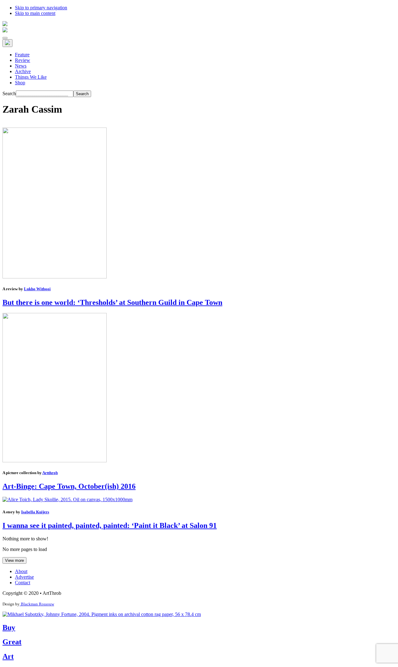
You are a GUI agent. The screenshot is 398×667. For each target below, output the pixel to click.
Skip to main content (35, 13)
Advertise (24, 577)
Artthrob (50, 472)
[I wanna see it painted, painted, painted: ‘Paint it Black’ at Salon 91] (67, 499)
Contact (22, 582)
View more (14, 560)
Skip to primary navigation (41, 7)
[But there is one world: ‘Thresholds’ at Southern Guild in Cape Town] (54, 276)
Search (9, 93)
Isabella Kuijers (35, 512)
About (21, 571)
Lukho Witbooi (37, 289)
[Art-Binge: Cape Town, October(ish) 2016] (54, 460)
